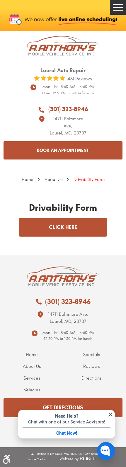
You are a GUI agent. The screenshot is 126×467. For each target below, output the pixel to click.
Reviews (91, 366)
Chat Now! (66, 433)
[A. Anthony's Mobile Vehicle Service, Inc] (63, 46)
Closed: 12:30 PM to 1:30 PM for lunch (68, 93)
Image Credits (36, 459)
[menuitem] (33, 354)
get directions (63, 407)
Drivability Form (89, 179)
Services (31, 378)
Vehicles (32, 390)
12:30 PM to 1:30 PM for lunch (68, 339)
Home (27, 179)
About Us (53, 179)
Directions (91, 378)
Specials (91, 354)
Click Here (63, 227)
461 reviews (79, 79)
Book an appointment (63, 150)
